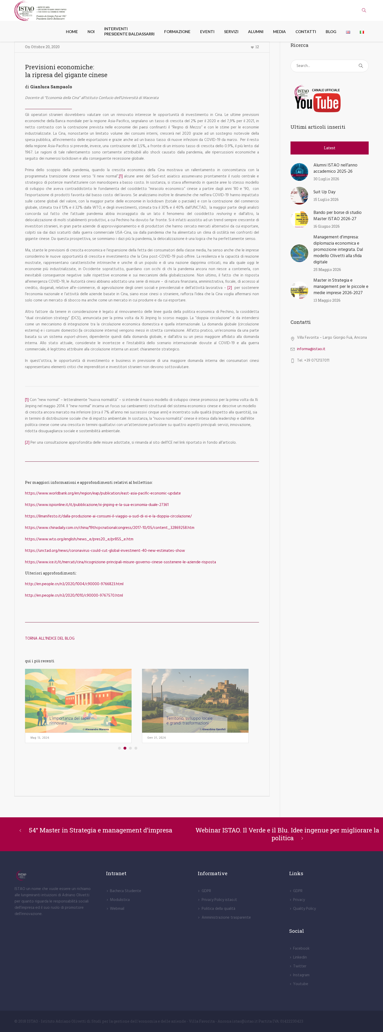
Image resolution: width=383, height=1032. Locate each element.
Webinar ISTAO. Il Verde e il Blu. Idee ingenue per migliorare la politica (287, 834)
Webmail (117, 909)
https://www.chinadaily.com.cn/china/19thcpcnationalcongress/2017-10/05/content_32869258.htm (109, 528)
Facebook (301, 949)
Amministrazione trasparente (226, 917)
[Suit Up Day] (299, 196)
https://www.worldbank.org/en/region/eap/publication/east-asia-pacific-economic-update (103, 493)
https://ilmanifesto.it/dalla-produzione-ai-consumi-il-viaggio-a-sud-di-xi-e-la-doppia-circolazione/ (108, 516)
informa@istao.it (311, 349)
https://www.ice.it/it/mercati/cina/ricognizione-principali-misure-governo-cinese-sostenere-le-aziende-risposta (120, 562)
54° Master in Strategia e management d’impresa (100, 830)
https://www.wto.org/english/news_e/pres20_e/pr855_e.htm (79, 539)
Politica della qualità (218, 909)
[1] (121, 176)
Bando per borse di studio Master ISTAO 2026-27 (337, 216)
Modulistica (120, 900)
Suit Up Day (324, 192)
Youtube (300, 984)
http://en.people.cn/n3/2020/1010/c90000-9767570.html (74, 595)
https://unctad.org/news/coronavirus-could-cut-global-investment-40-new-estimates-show (105, 551)
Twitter (299, 966)
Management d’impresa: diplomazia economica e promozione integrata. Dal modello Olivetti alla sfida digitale (338, 250)
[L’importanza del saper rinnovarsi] (78, 701)
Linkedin (300, 957)
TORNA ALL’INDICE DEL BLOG (50, 638)
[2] (229, 288)
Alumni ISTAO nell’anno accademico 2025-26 (335, 168)
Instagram (301, 975)
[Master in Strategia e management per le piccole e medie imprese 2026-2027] (299, 290)
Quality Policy (304, 909)
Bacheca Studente (125, 891)
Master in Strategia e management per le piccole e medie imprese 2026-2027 (340, 286)
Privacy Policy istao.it (219, 900)
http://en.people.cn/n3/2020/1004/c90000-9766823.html (74, 584)
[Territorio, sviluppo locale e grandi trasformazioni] (195, 701)
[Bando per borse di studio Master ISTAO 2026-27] (299, 219)
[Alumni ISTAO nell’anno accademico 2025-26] (299, 172)
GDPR (206, 891)
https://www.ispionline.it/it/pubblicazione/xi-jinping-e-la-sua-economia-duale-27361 (97, 505)
